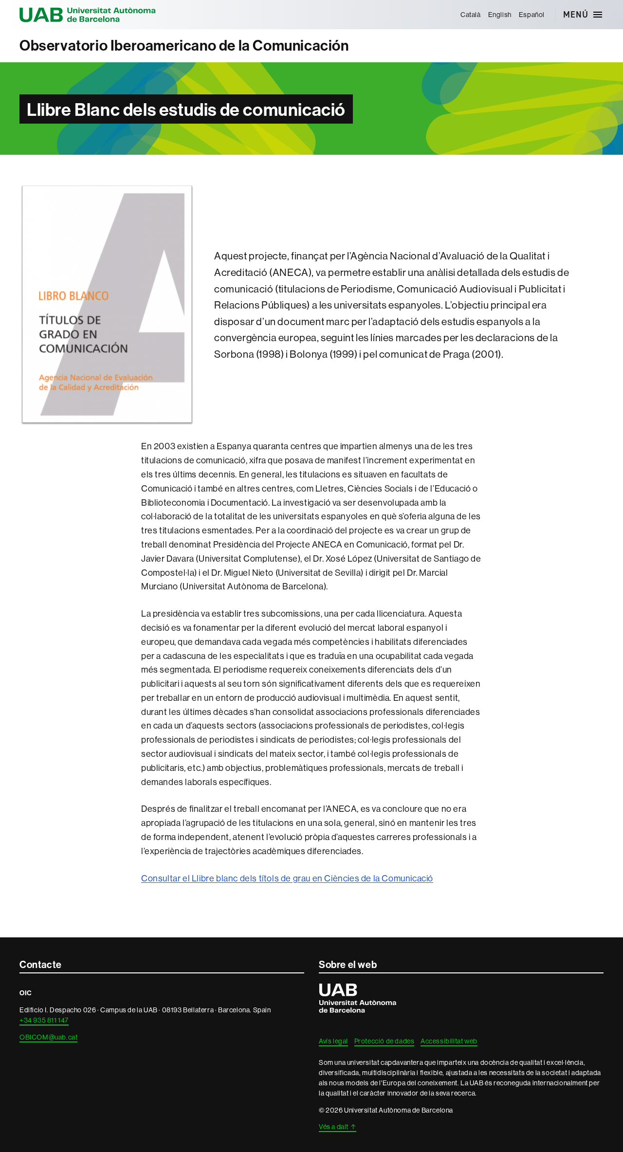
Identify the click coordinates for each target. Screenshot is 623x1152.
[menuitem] (470, 14)
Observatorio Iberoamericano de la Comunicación (184, 46)
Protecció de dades (384, 1041)
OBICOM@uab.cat (48, 1037)
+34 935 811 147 (44, 1020)
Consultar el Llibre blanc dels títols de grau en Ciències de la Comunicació (287, 878)
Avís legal (333, 1041)
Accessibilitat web (449, 1041)
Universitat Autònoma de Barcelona (87, 14)
